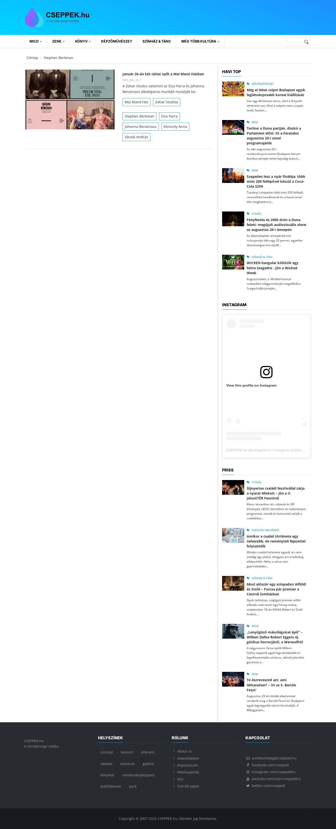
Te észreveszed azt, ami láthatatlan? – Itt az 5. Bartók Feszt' (271, 685)
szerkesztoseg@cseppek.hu (274, 758)
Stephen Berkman (139, 116)
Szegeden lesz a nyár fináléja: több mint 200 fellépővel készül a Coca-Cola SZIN (276, 181)
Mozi (34, 41)
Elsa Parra (169, 116)
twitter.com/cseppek (268, 785)
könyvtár (108, 775)
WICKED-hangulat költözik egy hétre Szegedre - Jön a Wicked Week (272, 267)
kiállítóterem (111, 786)
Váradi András (136, 137)
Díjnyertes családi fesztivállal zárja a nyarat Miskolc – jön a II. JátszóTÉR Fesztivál (276, 493)
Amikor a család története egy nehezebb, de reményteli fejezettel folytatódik (276, 541)
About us (184, 751)
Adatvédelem (188, 758)
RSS (180, 779)
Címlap (32, 57)
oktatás (106, 763)
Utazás (256, 213)
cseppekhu (261, 450)
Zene (57, 41)
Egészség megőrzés (265, 530)
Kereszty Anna (175, 126)
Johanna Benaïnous (141, 126)
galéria (148, 763)
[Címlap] (57, 17)
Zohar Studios (166, 102)
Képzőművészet (116, 41)
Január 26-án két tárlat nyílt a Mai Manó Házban (163, 74)
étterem (147, 752)
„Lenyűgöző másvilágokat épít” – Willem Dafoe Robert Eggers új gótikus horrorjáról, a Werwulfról (275, 637)
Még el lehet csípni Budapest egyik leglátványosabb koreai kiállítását (276, 92)
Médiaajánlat (188, 772)
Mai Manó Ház (136, 102)
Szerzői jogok (188, 786)
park (133, 786)
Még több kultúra (199, 41)
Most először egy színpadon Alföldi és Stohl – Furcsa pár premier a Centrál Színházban (276, 589)
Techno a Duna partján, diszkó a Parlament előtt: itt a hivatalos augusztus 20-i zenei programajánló (274, 135)
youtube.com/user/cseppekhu (276, 778)
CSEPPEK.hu (236, 450)
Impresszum (187, 765)
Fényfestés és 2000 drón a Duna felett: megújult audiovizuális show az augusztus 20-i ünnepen (276, 224)
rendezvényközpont (138, 775)
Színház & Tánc (156, 41)
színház (107, 752)
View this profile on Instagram (251, 385)
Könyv (81, 41)
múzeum (127, 763)
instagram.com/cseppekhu (273, 771)
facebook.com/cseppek (270, 765)
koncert (127, 752)
